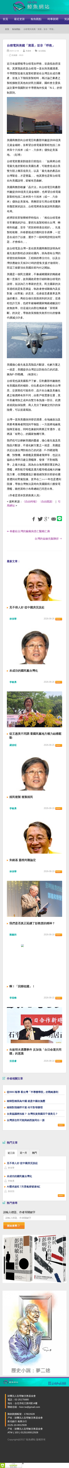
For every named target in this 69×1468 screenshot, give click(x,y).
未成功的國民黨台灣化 (23, 670)
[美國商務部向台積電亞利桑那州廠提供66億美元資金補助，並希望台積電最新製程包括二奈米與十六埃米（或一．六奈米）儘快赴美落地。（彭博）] (34, 117)
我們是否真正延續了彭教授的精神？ (32, 923)
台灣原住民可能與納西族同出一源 (26, 1120)
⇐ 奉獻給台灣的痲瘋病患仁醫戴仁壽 (28, 531)
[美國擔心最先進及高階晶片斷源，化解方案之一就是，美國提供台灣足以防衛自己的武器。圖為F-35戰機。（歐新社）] (34, 342)
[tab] (11, 1152)
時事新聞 (53, 19)
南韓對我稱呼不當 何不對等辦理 (25, 1107)
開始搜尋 (12, 1225)
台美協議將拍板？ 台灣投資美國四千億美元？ (32, 1113)
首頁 (5, 19)
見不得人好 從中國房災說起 (26, 607)
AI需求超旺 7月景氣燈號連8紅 (23, 1186)
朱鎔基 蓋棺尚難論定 (22, 860)
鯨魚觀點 (36, 19)
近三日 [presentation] (11, 1153)
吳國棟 (28, 51)
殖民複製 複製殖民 (21, 797)
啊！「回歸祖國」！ (22, 986)
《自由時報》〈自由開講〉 (38, 501)
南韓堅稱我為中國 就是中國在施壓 (26, 1101)
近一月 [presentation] (23, 1152)
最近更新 (19, 19)
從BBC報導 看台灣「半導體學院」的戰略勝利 (32, 1092)
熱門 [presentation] (34, 1152)
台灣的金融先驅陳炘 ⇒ (48, 538)
